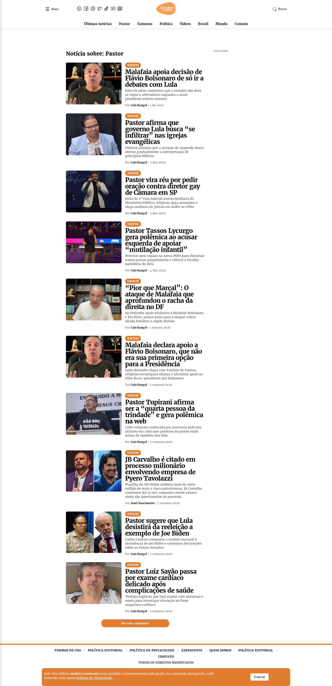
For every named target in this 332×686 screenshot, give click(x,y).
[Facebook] (86, 9)
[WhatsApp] (79, 9)
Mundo (221, 24)
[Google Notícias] (120, 9)
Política (166, 24)
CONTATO (166, 657)
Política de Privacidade (94, 678)
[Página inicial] (166, 14)
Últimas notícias (98, 24)
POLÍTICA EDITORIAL (105, 650)
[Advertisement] (247, 122)
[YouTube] (113, 9)
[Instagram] (93, 9)
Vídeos (185, 24)
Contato (241, 24)
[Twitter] (99, 9)
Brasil (203, 24)
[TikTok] (106, 9)
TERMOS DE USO (67, 650)
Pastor (124, 24)
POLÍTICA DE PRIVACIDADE (152, 650)
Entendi (259, 677)
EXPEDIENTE (191, 650)
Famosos (144, 24)
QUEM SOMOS (220, 650)
